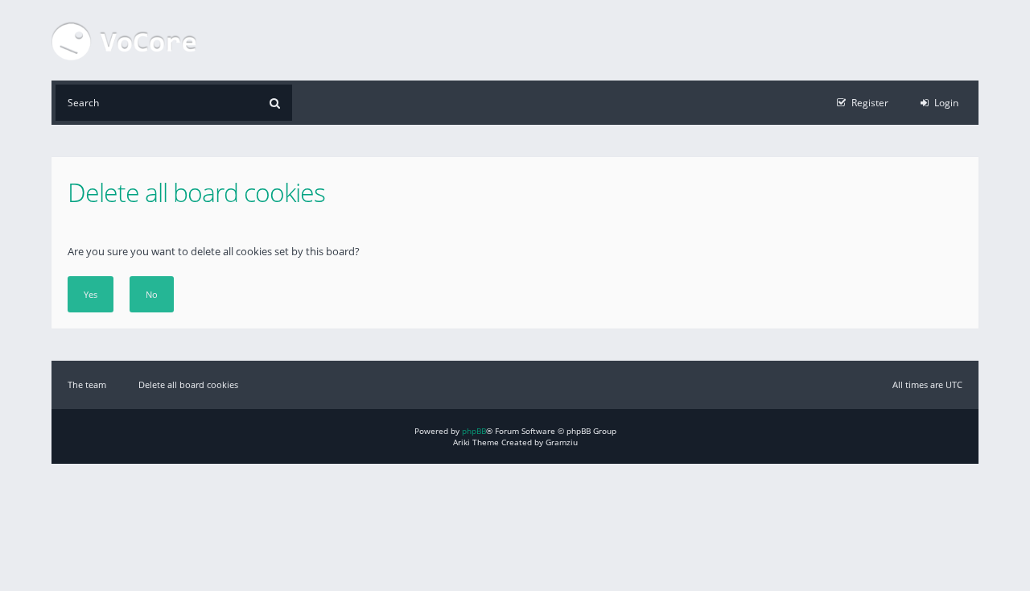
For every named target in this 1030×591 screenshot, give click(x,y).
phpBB (474, 430)
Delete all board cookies (188, 384)
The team (87, 384)
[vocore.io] (124, 40)
